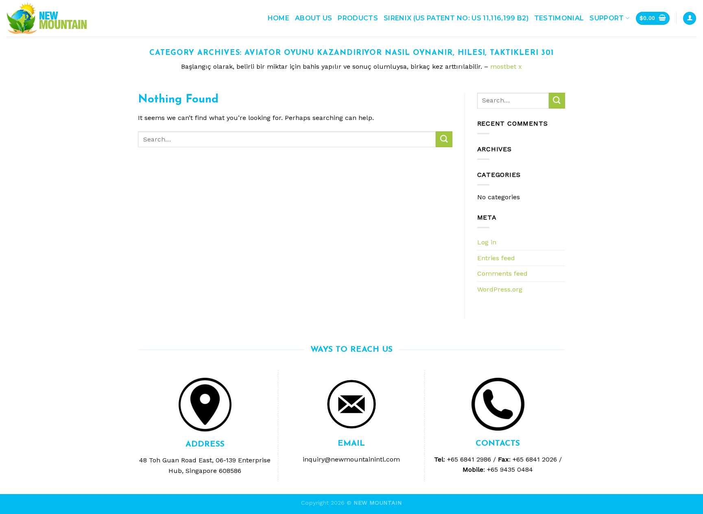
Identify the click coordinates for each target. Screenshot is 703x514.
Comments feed (502, 273)
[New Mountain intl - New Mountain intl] (46, 18)
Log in (486, 242)
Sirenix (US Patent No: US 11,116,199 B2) (456, 18)
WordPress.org (499, 289)
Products (358, 18)
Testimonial (559, 18)
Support (606, 18)
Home (278, 18)
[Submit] (444, 139)
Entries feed (496, 258)
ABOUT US (313, 18)
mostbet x (506, 66)
